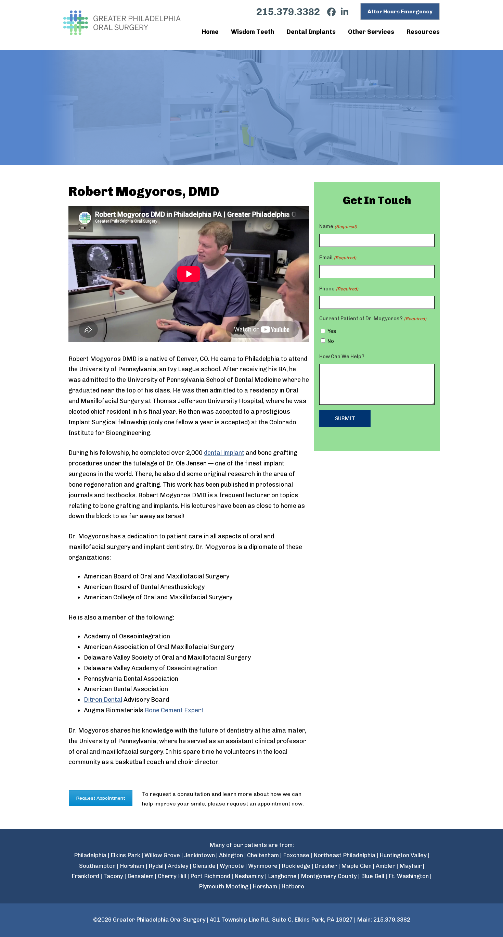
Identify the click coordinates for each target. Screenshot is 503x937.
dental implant (224, 453)
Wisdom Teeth (252, 32)
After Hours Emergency (400, 11)
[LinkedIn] (342, 12)
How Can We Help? (341, 356)
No (330, 341)
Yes (331, 331)
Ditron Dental (103, 699)
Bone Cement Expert (174, 710)
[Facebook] (329, 12)
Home (210, 32)
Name (338, 226)
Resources (423, 32)
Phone (338, 289)
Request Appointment (100, 798)
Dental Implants (311, 32)
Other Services (371, 32)
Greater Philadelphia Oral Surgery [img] (122, 22)
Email (337, 257)
